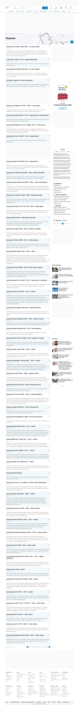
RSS (49, 702)
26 (60, 223)
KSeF (69, 11)
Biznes (22, 11)
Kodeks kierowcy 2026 (62, 105)
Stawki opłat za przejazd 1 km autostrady (62, 209)
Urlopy (18, 678)
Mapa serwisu (66, 702)
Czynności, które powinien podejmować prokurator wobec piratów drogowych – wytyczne (61, 168)
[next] (49, 647)
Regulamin (38, 702)
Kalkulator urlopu (57, 190)
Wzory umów (64, 692)
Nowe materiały (56, 265)
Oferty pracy (64, 696)
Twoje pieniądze (43, 11)
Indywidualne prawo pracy (21, 674)
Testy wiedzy (19, 697)
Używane (21, 33)
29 (67, 223)
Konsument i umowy (32, 676)
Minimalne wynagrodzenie (55, 689)
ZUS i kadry (8, 678)
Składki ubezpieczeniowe (55, 690)
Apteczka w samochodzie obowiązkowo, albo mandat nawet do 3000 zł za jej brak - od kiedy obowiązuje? (62, 178)
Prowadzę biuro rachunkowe (56, 675)
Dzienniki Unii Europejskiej (33, 692)
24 (55, 223)
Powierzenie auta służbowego (60, 199)
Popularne (57, 151)
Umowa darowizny (57, 203)
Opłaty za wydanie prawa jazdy (60, 207)
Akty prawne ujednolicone (33, 693)
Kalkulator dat (42, 687)
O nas (7, 702)
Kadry (17, 11)
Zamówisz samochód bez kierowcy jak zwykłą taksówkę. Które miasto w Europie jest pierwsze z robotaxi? (61, 158)
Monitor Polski (30, 689)
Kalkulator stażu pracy (44, 693)
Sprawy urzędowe (31, 678)
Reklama (59, 702)
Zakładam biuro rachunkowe (56, 674)
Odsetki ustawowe (54, 693)
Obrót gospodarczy (9, 676)
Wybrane (68, 151)
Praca (29, 679)
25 (57, 223)
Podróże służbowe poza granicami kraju (62, 214)
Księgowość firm (9, 672)
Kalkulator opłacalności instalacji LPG (61, 187)
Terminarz (58, 220)
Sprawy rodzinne (31, 674)
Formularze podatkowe (66, 693)
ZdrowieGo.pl (64, 687)
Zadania (7, 690)
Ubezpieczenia (19, 676)
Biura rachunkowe (54, 672)
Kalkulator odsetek (43, 692)
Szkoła (18, 689)
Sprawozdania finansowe (55, 679)
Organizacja (8, 687)
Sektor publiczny (29, 11)
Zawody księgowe (9, 679)
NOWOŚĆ (62, 103)
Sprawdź (62, 108)
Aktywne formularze (61, 194)
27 (62, 223)
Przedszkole (19, 687)
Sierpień (65, 220)
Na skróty (64, 686)
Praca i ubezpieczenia (44, 676)
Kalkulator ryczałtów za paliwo (60, 188)
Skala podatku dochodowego (56, 694)
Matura (18, 694)
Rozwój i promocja (9, 692)
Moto (50, 11)
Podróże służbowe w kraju (59, 212)
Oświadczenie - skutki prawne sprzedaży (62, 201)
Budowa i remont (65, 678)
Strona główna (8, 33)
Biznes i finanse (42, 674)
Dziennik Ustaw (31, 687)
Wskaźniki (58, 205)
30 (70, 223)
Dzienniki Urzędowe (31, 690)
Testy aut (16, 33)
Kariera (44, 702)
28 (65, 223)
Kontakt (53, 702)
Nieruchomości (56, 11)
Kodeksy (29, 694)
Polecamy (54, 339)
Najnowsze (63, 151)
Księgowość (11, 11)
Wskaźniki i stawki (54, 686)
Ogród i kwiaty (64, 679)
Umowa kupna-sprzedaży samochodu (61, 196)
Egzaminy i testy (20, 692)
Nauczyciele (19, 690)
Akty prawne (30, 686)
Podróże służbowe (54, 692)
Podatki (7, 674)
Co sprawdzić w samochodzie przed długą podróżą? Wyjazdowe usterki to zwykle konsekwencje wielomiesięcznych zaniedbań (62, 171)
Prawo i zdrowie (31, 682)
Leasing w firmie (42, 679)
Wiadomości (64, 674)
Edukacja (64, 11)
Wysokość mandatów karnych (60, 210)
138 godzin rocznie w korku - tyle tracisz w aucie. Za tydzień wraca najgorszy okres (62, 161)
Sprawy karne (30, 675)
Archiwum (64, 689)
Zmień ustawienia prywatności (27, 702)
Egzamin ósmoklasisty (21, 696)
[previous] (27, 647)
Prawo (36, 11)
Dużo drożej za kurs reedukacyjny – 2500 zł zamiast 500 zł (62, 174)
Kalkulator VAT (42, 690)
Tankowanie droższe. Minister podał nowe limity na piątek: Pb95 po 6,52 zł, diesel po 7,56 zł (62, 164)
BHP (18, 679)
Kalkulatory (58, 183)
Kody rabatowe (65, 690)
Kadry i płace (8, 693)
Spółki (41, 675)
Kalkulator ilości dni (58, 192)
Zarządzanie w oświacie (21, 693)
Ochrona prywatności (14, 702)
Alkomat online (57, 185)
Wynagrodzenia (20, 675)
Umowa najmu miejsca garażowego (61, 198)
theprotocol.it (64, 694)
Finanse (63, 676)
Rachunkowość (8, 675)
